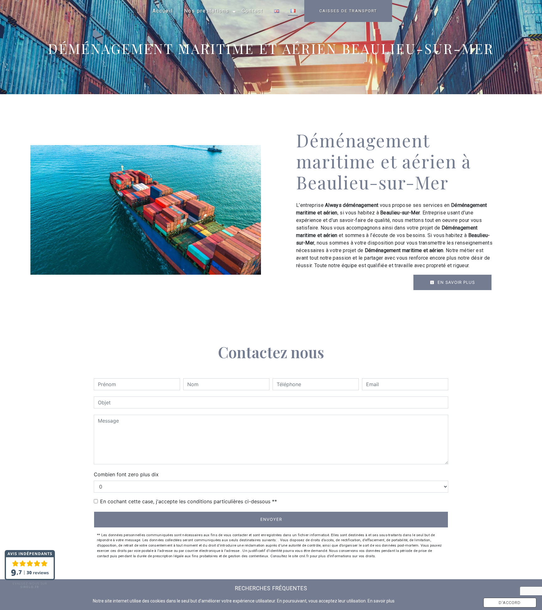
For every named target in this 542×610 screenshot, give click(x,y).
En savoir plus (455, 282)
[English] (277, 11)
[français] (293, 11)
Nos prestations (206, 11)
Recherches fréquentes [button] (271, 588)
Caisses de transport (348, 10)
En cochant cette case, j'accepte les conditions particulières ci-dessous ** (188, 501)
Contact (252, 11)
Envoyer (271, 519)
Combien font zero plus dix (126, 474)
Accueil (162, 11)
